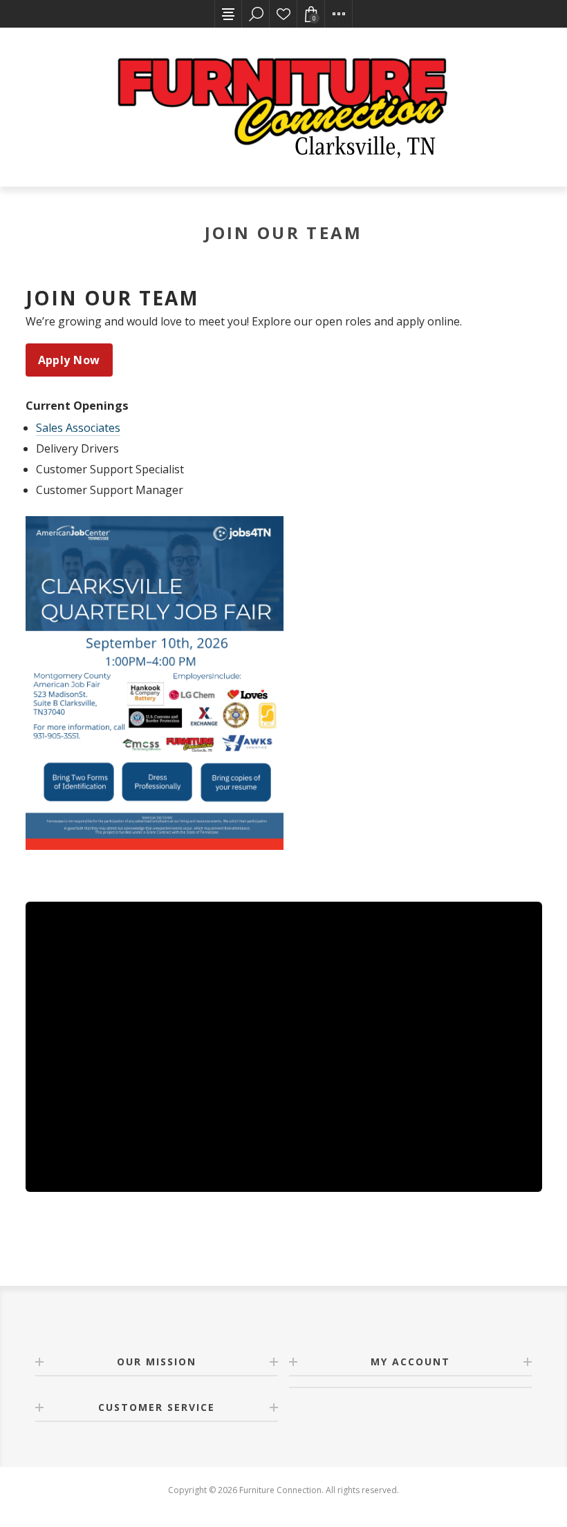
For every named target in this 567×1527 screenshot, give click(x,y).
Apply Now (69, 360)
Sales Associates (78, 427)
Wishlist (283, 14)
